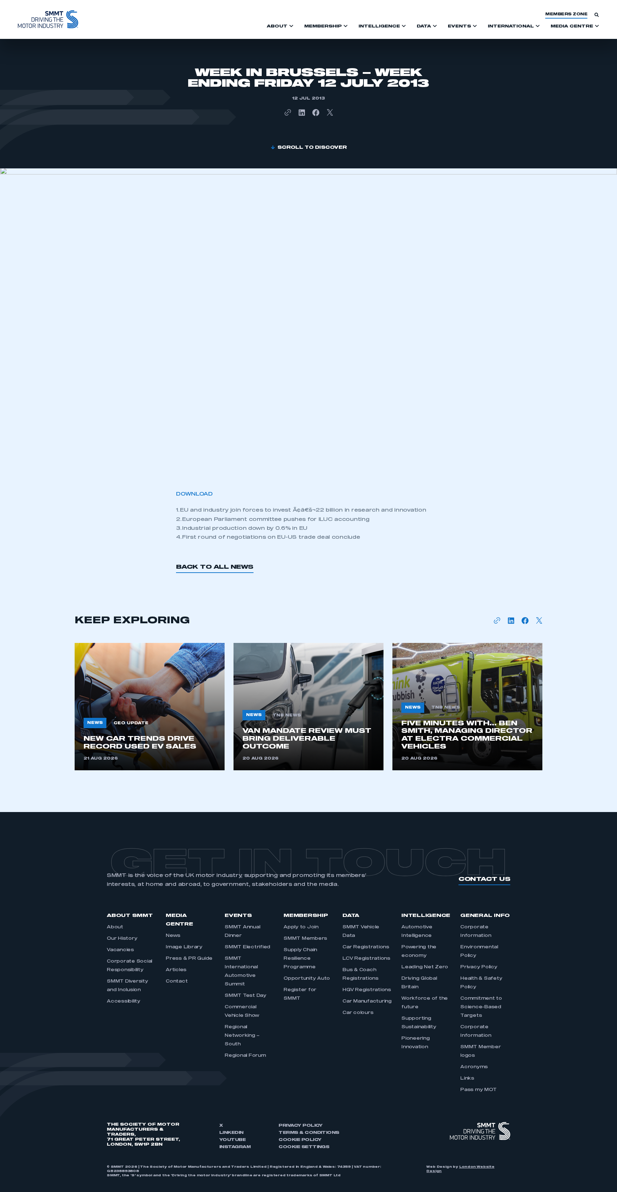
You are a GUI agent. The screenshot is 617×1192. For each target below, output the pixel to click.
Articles (176, 970)
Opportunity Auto (307, 979)
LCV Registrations (366, 959)
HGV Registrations (366, 990)
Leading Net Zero (424, 967)
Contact (176, 981)
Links (467, 1078)
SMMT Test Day (245, 996)
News (173, 936)
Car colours (357, 1013)
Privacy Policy (478, 967)
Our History (122, 939)
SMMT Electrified (247, 947)
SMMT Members (305, 939)
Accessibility (123, 1001)
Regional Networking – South (242, 1035)
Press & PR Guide (189, 959)
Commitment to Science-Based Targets (481, 1007)
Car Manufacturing (367, 1001)
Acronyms (474, 1067)
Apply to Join (301, 927)
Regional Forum (245, 1056)
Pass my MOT (478, 1090)
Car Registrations (365, 947)
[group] (150, 706)
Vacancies (120, 950)
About (115, 927)
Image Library (184, 947)
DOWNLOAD (194, 494)
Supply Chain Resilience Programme (300, 958)
